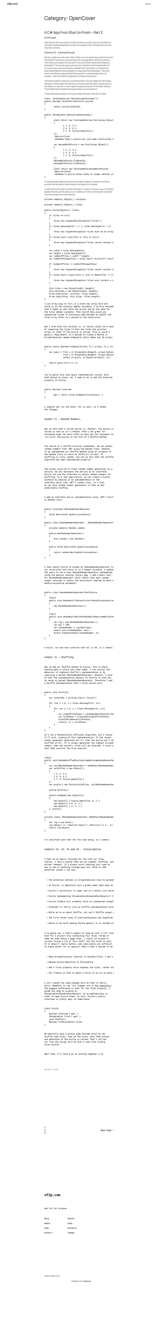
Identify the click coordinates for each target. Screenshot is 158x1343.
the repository (103, 985)
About (148, 3)
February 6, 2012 (51, 1069)
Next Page (107, 1130)
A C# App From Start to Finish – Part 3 (73, 32)
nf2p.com (12, 3)
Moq (86, 575)
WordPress (87, 1281)
